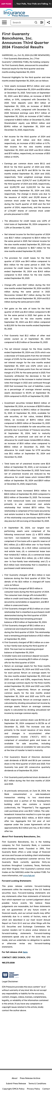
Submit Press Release (16, 1083)
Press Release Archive (30, 1078)
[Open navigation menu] (4, 22)
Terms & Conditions (37, 1083)
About (14, 1078)
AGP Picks (6, 4)
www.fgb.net (29, 875)
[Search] (36, 22)
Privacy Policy (33, 1089)
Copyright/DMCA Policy (13, 1089)
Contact (46, 1089)
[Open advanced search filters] (42, 22)
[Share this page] (48, 22)
